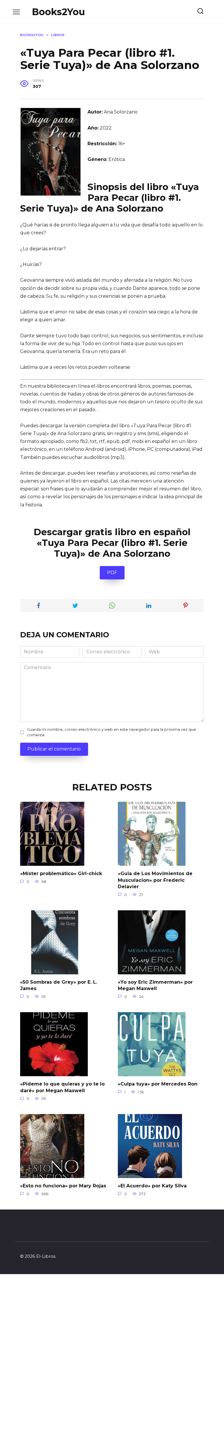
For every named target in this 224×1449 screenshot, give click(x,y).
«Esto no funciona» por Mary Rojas (63, 1186)
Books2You (58, 11)
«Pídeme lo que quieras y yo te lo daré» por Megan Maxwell (62, 1087)
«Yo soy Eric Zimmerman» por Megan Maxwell (155, 985)
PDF (112, 572)
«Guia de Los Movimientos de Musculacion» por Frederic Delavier (155, 880)
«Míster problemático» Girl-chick (61, 873)
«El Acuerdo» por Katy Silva (152, 1186)
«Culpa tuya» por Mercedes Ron (157, 1084)
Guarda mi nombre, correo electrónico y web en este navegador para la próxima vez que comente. (111, 732)
